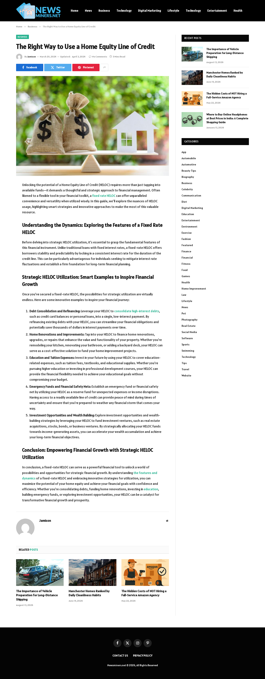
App (184, 152)
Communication (191, 195)
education (151, 489)
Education (188, 214)
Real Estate (189, 326)
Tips (184, 363)
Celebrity (187, 189)
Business (104, 10)
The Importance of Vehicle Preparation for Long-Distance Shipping (37, 595)
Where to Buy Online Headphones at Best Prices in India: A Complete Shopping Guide (227, 118)
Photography (189, 319)
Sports (185, 344)
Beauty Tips (189, 170)
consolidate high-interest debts (136, 311)
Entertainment (217, 10)
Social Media (189, 332)
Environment (189, 226)
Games (186, 276)
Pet (184, 313)
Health (238, 10)
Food (185, 270)
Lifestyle (173, 10)
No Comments (99, 56)
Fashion (186, 239)
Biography (188, 177)
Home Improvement (194, 288)
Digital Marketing (149, 10)
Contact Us (120, 655)
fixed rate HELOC (103, 196)
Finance (186, 251)
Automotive (189, 164)
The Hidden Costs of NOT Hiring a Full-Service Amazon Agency (143, 593)
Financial (187, 257)
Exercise (187, 232)
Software (187, 338)
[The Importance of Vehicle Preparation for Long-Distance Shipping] (40, 572)
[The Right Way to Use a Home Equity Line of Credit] (92, 126)
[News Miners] (38, 11)
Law (184, 295)
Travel (185, 369)
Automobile (189, 158)
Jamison (31, 56)
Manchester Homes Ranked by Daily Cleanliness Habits (89, 593)
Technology (124, 10)
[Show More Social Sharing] (104, 67)
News (88, 10)
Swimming (188, 350)
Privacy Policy (142, 655)
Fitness (186, 264)
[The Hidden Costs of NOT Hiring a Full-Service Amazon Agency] (145, 572)
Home (74, 10)
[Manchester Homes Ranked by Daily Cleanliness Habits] (92, 572)
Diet (184, 201)
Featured (187, 245)
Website (186, 375)
